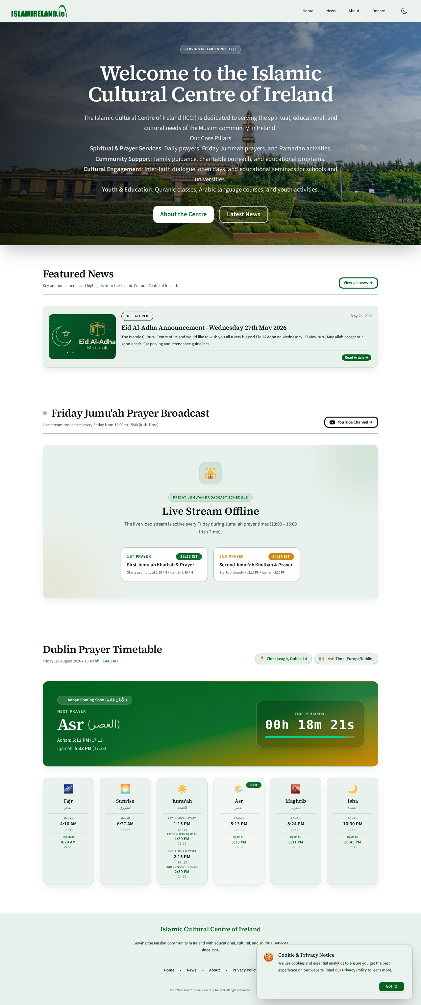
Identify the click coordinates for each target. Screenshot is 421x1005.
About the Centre (183, 214)
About (354, 11)
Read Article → (358, 358)
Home (308, 11)
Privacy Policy (245, 970)
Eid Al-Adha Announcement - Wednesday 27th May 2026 (203, 327)
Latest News (243, 214)
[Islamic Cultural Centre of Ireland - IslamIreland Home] (39, 11)
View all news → (358, 283)
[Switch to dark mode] (404, 11)
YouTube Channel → (355, 422)
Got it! (391, 986)
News (330, 11)
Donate (378, 11)
